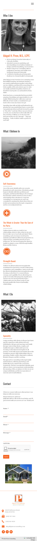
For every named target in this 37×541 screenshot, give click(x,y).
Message (6, 433)
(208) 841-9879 (8, 398)
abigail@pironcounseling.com (15, 526)
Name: (6, 408)
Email (5, 416)
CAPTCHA (6, 443)
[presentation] (16, 448)
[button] (32, 4)
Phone (6, 424)
